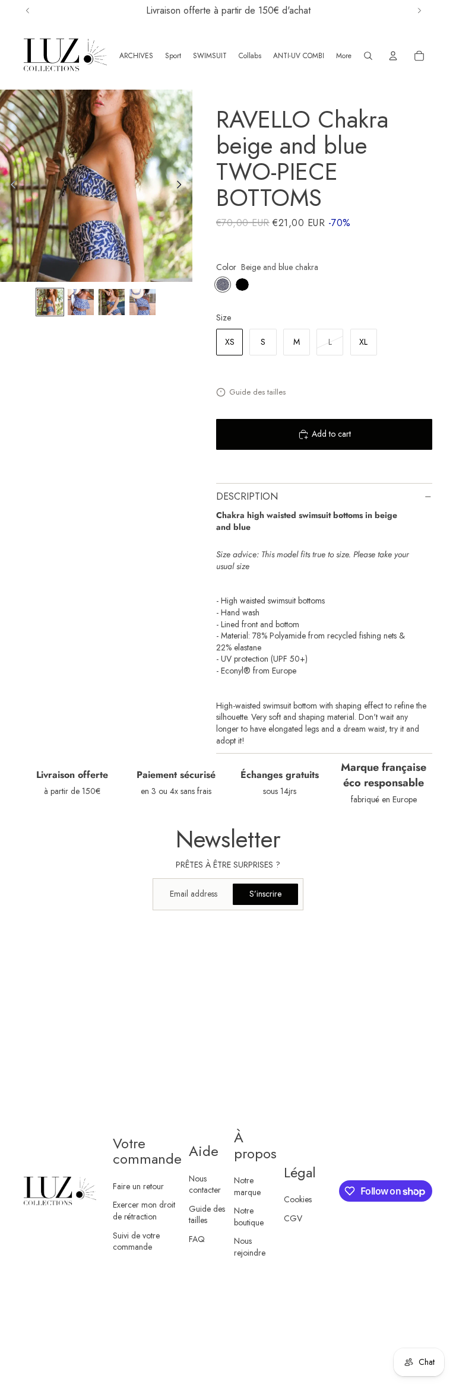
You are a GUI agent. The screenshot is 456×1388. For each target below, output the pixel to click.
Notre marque (247, 1186)
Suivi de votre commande (136, 1241)
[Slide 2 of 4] (81, 302)
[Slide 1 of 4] (50, 302)
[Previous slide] (10, 186)
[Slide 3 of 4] (112, 302)
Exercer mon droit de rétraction (144, 1210)
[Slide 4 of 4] (142, 302)
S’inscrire (265, 894)
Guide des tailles (257, 392)
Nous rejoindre (249, 1247)
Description (247, 496)
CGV (293, 1218)
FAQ (197, 1239)
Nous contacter (205, 1184)
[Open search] (368, 56)
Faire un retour (138, 1186)
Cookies (298, 1199)
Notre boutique (249, 1216)
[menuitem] (344, 56)
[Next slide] (182, 186)
